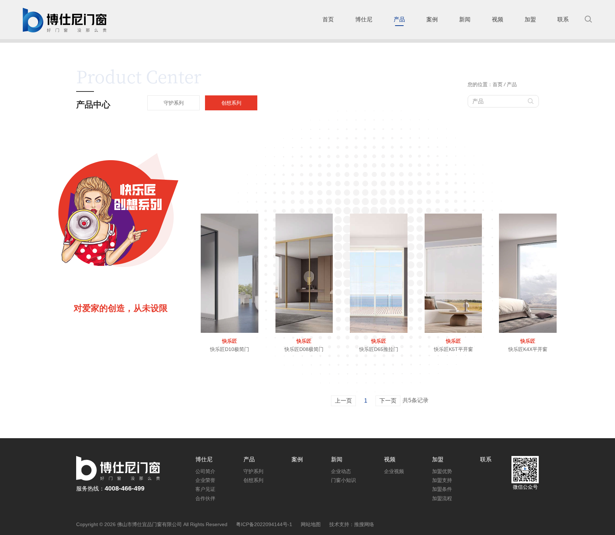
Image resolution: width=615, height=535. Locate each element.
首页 (498, 84)
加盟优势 (442, 471)
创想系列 (253, 480)
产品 (512, 84)
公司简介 (205, 471)
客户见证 (205, 489)
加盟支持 (442, 480)
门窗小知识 (343, 480)
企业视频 (394, 471)
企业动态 (341, 471)
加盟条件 (442, 489)
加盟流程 (442, 498)
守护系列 (253, 471)
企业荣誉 (205, 480)
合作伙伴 (205, 498)
